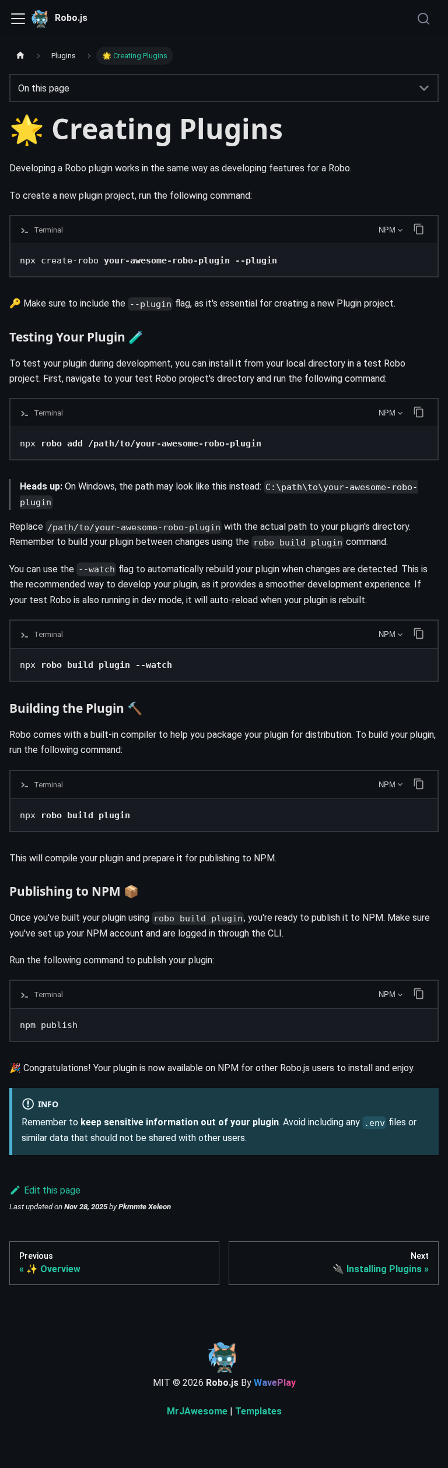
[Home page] (20, 56)
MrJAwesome (197, 1411)
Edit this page (52, 1190)
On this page (43, 88)
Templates (258, 1411)
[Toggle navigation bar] (18, 18)
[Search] (425, 18)
